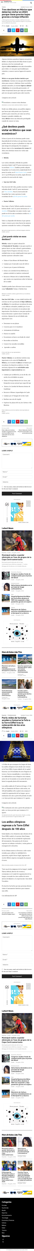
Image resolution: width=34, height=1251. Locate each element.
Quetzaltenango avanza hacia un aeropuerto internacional (7, 693)
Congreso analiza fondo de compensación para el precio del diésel (21, 575)
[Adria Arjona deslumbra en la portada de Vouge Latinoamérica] (6, 587)
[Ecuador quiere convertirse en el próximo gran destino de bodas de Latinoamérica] (25, 684)
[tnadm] (3, 26)
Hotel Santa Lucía (20, 172)
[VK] (22, 30)
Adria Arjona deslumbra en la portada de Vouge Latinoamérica (21, 587)
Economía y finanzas (16, 572)
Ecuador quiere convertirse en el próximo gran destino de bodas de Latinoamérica (24, 694)
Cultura (13, 607)
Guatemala (20, 674)
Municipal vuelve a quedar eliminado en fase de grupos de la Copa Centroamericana (16, 557)
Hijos (12, 594)
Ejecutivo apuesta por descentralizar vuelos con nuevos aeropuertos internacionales (25, 669)
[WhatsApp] (26, 30)
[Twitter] (13, 30)
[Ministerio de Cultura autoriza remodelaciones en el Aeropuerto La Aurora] (6, 611)
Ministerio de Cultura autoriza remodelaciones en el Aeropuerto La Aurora (21, 611)
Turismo (4, 7)
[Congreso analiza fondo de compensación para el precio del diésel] (6, 576)
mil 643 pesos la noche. (20, 196)
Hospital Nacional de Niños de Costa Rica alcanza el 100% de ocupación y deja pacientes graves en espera (21, 599)
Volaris (12, 167)
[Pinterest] (17, 30)
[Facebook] (9, 30)
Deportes (4, 552)
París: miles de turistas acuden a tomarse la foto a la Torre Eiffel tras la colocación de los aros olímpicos (9, 433)
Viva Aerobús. (8, 192)
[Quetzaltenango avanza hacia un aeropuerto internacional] (9, 684)
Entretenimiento (15, 583)
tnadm (7, 25)
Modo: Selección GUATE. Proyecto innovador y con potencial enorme (25, 431)
